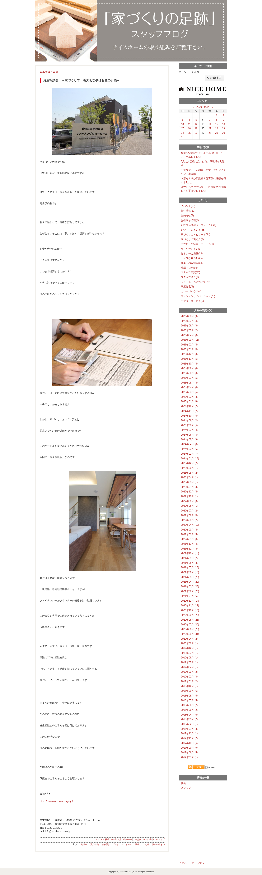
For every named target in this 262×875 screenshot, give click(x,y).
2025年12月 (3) (189, 354)
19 (196, 128)
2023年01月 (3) (189, 487)
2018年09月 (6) (189, 690)
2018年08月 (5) (189, 695)
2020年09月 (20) (190, 614)
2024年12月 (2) (189, 406)
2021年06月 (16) (190, 572)
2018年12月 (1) (189, 686)
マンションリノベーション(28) (198, 296)
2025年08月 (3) (189, 373)
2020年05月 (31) (190, 634)
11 (189, 124)
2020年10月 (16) (190, 610)
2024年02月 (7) (189, 453)
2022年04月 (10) (190, 524)
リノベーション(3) (191, 248)
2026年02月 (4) (189, 344)
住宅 (116, 844)
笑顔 (147, 844)
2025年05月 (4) (189, 382)
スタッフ (186, 787)
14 (209, 124)
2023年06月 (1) (189, 468)
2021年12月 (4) (189, 543)
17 (182, 128)
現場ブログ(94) (189, 267)
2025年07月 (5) (189, 377)
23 (223, 128)
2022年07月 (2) (189, 510)
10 (182, 124)
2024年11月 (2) (189, 411)
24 (182, 132)
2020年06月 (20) (190, 629)
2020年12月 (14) (190, 600)
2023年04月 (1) (189, 477)
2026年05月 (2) (189, 330)
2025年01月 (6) (189, 401)
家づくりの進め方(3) (192, 239)
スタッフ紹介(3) (190, 277)
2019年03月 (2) (189, 671)
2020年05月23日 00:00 (121, 839)
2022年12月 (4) (189, 491)
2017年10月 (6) (189, 743)
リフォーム (126, 844)
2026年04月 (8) (189, 335)
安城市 (84, 844)
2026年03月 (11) (190, 339)
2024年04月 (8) (189, 444)
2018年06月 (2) (189, 705)
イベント (100, 839)
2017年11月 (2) (189, 738)
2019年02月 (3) (189, 676)
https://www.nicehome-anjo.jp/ (56, 801)
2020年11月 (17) (190, 605)
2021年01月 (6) (189, 595)
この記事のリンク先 (142, 839)
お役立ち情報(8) (190, 220)
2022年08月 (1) (189, 505)
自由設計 (106, 844)
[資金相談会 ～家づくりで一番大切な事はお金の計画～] (102, 121)
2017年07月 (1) (189, 757)
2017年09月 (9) (189, 747)
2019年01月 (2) (189, 681)
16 (223, 124)
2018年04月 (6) (189, 714)
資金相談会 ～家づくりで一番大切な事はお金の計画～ (81, 80)
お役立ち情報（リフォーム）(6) (198, 225)
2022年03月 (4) (189, 529)
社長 (107, 839)
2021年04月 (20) (190, 581)
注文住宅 (94, 844)
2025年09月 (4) (189, 368)
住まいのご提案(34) (192, 253)
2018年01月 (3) (189, 728)
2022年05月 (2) (189, 520)
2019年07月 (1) (189, 653)
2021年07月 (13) (190, 567)
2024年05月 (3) (189, 439)
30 (223, 132)
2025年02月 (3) (189, 396)
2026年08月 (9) (189, 316)
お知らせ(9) (187, 215)
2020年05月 (202, 106)
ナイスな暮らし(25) (192, 258)
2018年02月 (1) (189, 724)
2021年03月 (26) (190, 586)
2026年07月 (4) (189, 321)
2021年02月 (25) (190, 591)
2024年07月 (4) (189, 429)
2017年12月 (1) (189, 733)
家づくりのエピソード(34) (195, 234)
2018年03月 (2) (189, 719)
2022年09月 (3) (189, 501)
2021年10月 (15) (190, 553)
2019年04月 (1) (189, 667)
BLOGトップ (158, 839)
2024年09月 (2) (189, 420)
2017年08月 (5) (189, 752)
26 (196, 132)
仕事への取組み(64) (192, 263)
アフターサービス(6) (192, 301)
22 (216, 128)
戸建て (138, 844)
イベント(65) (188, 206)
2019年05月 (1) (189, 662)
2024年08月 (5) (189, 425)
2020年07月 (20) (190, 624)
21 (209, 128)
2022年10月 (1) (189, 496)
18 (189, 128)
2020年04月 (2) (189, 638)
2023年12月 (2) (189, 463)
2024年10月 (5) (189, 415)
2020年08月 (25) (190, 619)
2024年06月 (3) (189, 434)
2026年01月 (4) (189, 349)
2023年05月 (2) (189, 472)
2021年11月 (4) (189, 548)
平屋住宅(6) (187, 286)
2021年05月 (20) (190, 577)
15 (216, 124)
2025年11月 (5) (189, 358)
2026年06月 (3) (189, 325)
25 (189, 132)
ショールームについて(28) (195, 282)
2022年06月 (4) (189, 515)
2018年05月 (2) (189, 709)
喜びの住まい (158, 844)
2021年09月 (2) (189, 558)
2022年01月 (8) (189, 539)
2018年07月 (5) (189, 700)
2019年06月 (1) (189, 657)
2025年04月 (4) (189, 387)
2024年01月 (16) (190, 458)
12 (196, 124)
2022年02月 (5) (189, 534)
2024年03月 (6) (189, 448)
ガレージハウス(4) (191, 291)
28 (209, 132)
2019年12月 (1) (189, 648)
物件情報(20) (188, 210)
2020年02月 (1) (189, 643)
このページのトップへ (191, 863)
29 (216, 132)
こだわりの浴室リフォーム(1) (197, 243)
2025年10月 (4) (189, 363)
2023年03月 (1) (189, 482)
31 (182, 137)
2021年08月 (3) (189, 562)
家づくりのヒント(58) (193, 229)
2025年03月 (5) (189, 392)
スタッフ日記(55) (190, 272)
